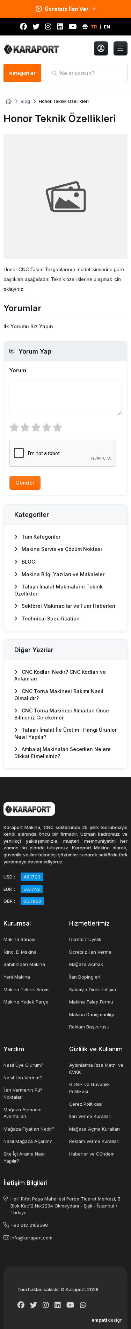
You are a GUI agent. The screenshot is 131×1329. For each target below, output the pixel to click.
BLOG (27, 562)
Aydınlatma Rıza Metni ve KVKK (96, 1068)
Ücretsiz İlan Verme (90, 952)
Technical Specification (50, 618)
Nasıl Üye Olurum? (23, 1065)
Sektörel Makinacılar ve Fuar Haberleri (67, 606)
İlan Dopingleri (84, 977)
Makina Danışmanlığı (91, 1014)
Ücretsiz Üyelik (85, 939)
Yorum (17, 370)
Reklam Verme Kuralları (94, 1141)
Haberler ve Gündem (92, 1154)
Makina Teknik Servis (26, 989)
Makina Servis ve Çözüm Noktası (61, 549)
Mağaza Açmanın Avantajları (22, 1113)
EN (107, 26)
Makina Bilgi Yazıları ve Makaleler (62, 574)
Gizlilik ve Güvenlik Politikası (89, 1087)
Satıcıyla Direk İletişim (92, 989)
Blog (25, 101)
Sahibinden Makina (24, 964)
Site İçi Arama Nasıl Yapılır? (24, 1157)
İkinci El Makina (20, 952)
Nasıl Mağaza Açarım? (27, 1141)
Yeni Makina (16, 977)
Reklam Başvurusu (89, 1026)
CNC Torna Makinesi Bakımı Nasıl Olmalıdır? (58, 694)
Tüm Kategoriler (40, 537)
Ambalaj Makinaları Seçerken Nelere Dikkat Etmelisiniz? (62, 752)
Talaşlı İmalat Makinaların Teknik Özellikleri (58, 590)
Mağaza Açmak (86, 964)
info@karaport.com (31, 1238)
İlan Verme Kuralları (90, 1116)
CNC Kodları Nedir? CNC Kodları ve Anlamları (60, 675)
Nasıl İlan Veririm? (22, 1077)
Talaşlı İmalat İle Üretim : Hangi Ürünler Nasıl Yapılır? (65, 733)
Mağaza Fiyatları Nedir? (28, 1129)
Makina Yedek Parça (26, 1002)
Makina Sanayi (19, 939)
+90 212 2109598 (29, 1225)
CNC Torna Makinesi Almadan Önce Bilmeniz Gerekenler (61, 714)
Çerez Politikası (85, 1104)
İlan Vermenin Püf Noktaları (22, 1093)
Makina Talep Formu (91, 1002)
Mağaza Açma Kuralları (94, 1129)
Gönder (25, 482)
